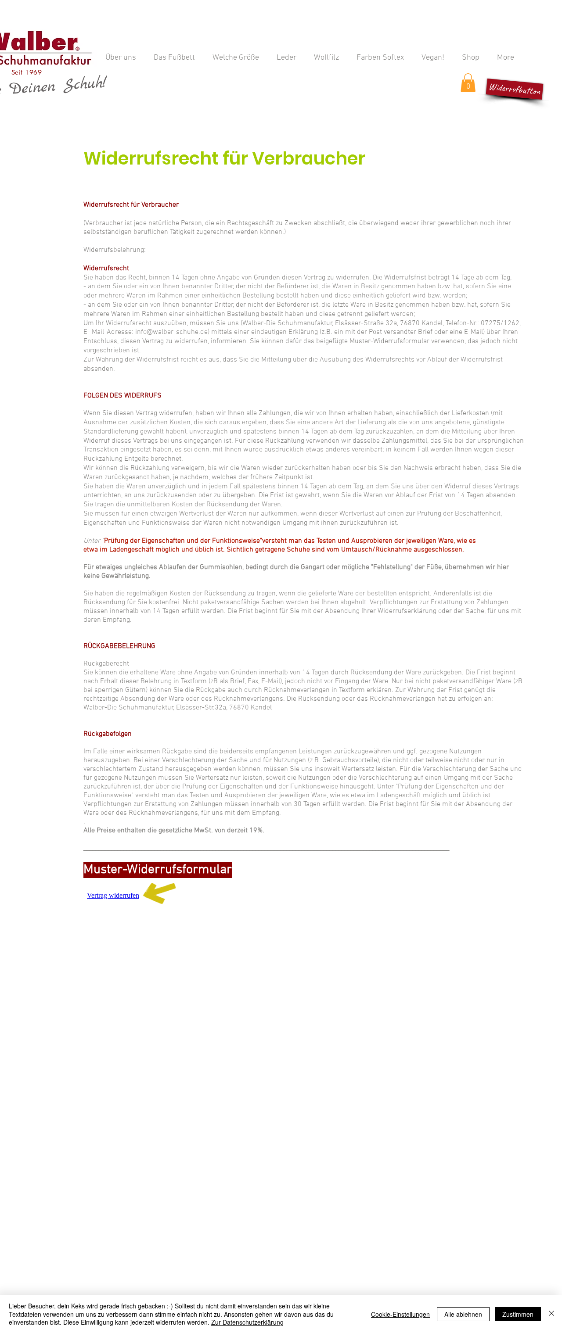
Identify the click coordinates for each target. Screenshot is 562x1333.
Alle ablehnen (463, 1314)
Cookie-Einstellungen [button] (400, 1314)
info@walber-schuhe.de (171, 332)
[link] (468, 82)
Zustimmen (517, 1314)
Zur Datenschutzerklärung (247, 1322)
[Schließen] (551, 1314)
